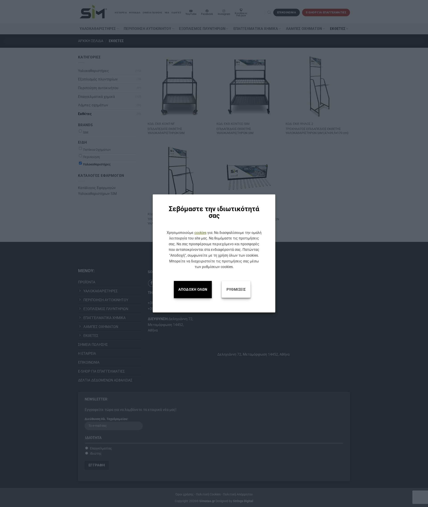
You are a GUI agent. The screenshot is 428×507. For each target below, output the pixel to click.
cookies (200, 233)
